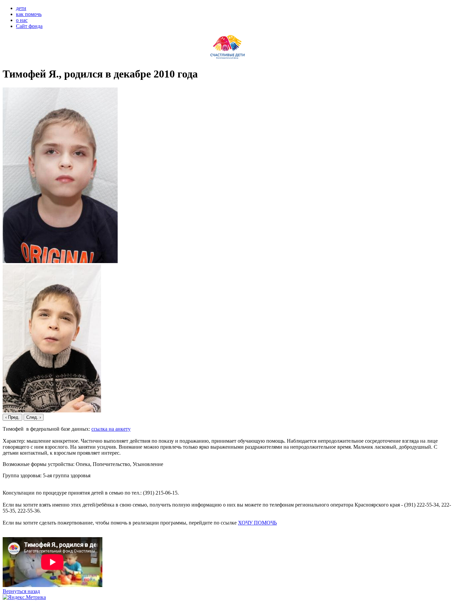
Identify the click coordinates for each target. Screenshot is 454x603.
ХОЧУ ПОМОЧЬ (257, 523)
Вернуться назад (21, 591)
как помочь (29, 14)
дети (21, 8)
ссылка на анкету (111, 429)
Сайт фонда (29, 26)
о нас (22, 20)
